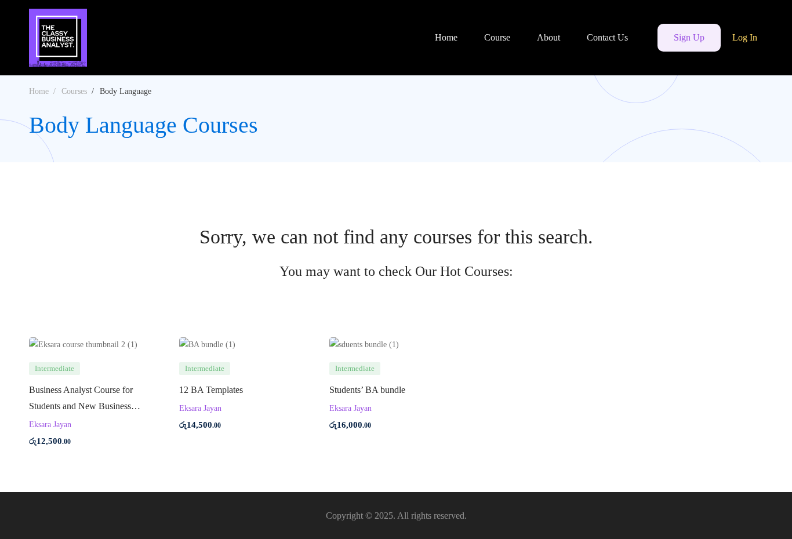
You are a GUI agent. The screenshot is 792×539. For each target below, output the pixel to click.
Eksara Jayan (50, 424)
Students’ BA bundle (367, 390)
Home (39, 91)
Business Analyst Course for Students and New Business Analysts (81, 406)
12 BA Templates (211, 390)
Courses (74, 91)
